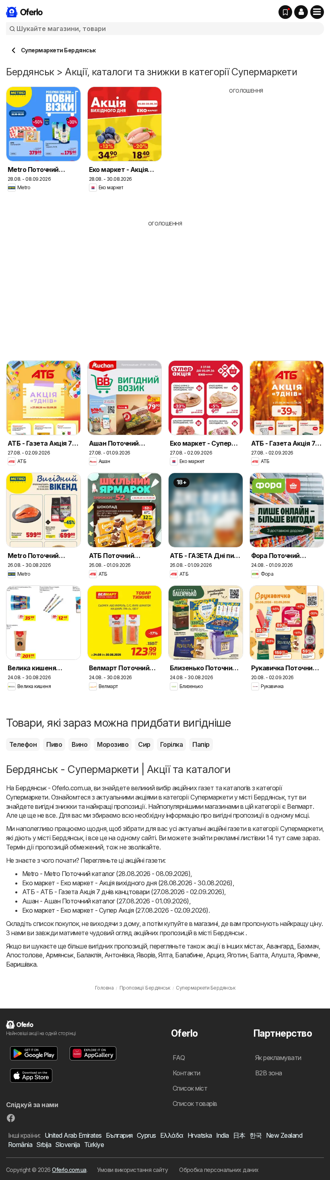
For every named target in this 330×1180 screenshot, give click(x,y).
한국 (256, 1135)
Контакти (186, 1073)
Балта (259, 955)
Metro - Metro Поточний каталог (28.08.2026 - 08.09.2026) (106, 874)
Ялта (165, 955)
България (119, 1135)
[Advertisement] (246, 151)
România (20, 1145)
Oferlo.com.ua (69, 1169)
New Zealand (284, 1135)
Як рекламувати (278, 1058)
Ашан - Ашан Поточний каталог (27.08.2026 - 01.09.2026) (105, 901)
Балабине (189, 955)
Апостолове (24, 955)
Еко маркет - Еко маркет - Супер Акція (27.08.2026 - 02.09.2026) (115, 910)
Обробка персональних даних (219, 1169)
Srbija (43, 1145)
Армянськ (59, 955)
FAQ (179, 1058)
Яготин (237, 955)
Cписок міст (190, 1088)
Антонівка (119, 955)
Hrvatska (200, 1135)
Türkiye (94, 1145)
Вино (79, 744)
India (222, 1135)
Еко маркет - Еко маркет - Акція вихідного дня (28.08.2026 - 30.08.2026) (127, 883)
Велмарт (299, 806)
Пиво (54, 744)
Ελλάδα (172, 1135)
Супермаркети (27, 797)
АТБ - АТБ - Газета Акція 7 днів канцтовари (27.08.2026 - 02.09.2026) (123, 892)
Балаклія (88, 955)
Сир (144, 744)
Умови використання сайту (132, 1169)
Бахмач (308, 946)
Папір (200, 744)
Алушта (282, 955)
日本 (239, 1135)
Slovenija (67, 1145)
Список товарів (195, 1103)
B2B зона (268, 1073)
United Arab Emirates (73, 1135)
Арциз (215, 955)
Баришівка (21, 964)
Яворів (145, 955)
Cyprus (146, 1135)
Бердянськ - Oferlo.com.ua (53, 788)
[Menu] (317, 12)
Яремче (307, 955)
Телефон (23, 744)
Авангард (280, 946)
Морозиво (112, 744)
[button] (301, 12)
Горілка (171, 744)
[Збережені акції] (285, 12)
